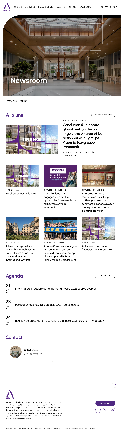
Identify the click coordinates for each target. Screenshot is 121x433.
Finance (72, 7)
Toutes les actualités (103, 114)
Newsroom (85, 7)
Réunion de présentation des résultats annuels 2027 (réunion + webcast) (59, 320)
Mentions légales (39, 428)
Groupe (18, 7)
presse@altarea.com (34, 354)
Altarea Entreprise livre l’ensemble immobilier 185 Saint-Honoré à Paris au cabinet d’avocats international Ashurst (20, 253)
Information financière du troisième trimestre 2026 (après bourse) (55, 288)
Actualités (11, 101)
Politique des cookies (25, 428)
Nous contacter (105, 403)
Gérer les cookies (90, 428)
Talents (60, 7)
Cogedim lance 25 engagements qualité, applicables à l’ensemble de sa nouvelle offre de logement (60, 200)
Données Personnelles (54, 428)
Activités (30, 7)
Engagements (45, 7)
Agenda (23, 101)
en (117, 7)
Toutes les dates (105, 275)
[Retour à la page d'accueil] (7, 7)
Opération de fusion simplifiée (73, 428)
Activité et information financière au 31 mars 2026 (97, 248)
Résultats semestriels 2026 (21, 193)
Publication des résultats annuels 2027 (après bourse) (47, 304)
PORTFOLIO (106, 7)
